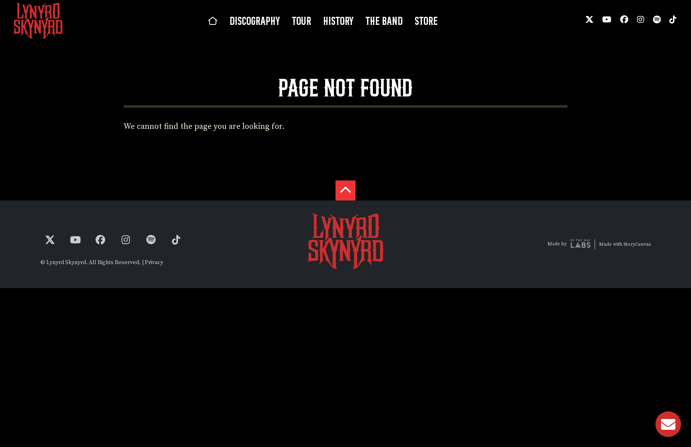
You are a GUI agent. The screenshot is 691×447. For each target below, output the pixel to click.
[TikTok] (673, 20)
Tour (301, 20)
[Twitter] (589, 20)
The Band (384, 20)
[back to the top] (345, 190)
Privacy (154, 262)
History (338, 20)
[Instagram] (641, 20)
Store (426, 20)
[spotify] (657, 20)
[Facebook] (624, 20)
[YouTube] (607, 20)
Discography (255, 20)
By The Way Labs (581, 244)
